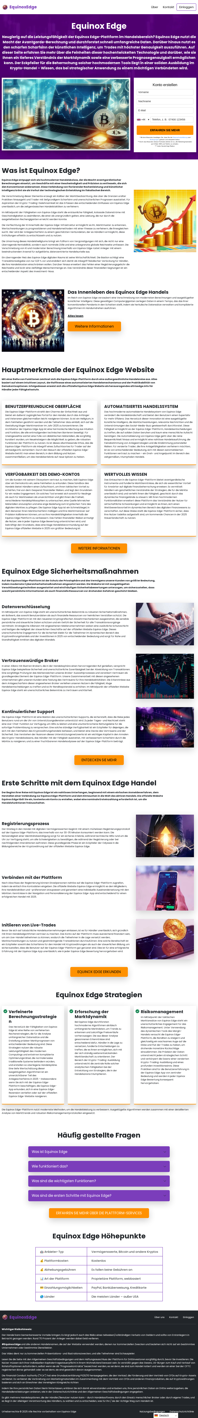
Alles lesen (75, 316)
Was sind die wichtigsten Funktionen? (64, 1181)
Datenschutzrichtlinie (182, 1411)
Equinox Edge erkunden (99, 971)
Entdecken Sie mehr (99, 760)
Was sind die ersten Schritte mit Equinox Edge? (71, 1195)
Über (154, 7)
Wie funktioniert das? (50, 1166)
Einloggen (186, 7)
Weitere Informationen (94, 326)
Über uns (159, 1317)
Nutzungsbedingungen (152, 1411)
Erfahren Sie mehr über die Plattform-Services (99, 1213)
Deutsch (164, 1415)
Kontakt (168, 7)
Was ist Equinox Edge (49, 1151)
